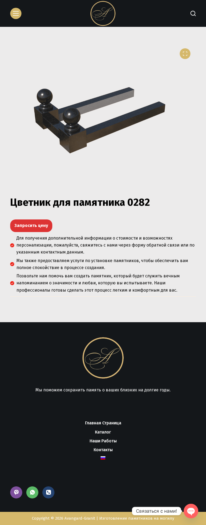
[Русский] (103, 458)
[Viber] (16, 492)
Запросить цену (31, 225)
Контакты (103, 449)
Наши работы (103, 440)
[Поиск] (193, 13)
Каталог (103, 432)
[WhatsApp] (32, 492)
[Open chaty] (191, 511)
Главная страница (103, 422)
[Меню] (15, 13)
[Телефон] (48, 492)
